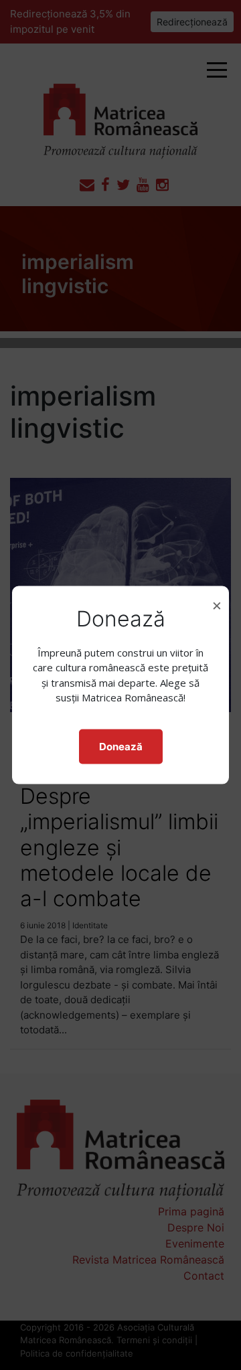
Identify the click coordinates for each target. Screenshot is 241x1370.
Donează (121, 746)
